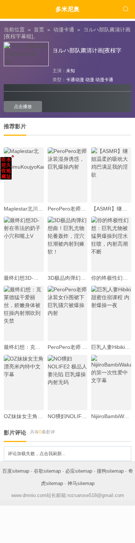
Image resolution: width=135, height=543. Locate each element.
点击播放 (23, 106)
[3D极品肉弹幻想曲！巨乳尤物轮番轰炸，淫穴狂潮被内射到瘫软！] (68, 244)
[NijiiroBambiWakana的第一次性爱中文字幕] (111, 382)
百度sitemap (15, 471)
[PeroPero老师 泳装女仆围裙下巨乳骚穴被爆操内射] (68, 313)
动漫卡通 (63, 30)
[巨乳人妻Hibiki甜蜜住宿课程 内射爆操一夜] (111, 313)
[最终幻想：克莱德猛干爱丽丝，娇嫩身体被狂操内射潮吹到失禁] (24, 313)
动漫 (89, 79)
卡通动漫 (75, 79)
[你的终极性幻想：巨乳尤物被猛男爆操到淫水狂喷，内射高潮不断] (111, 244)
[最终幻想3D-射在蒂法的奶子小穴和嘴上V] (24, 244)
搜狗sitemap (110, 471)
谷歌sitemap (47, 471)
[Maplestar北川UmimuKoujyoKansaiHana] (24, 175)
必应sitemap (78, 471)
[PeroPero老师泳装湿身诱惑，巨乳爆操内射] (68, 175)
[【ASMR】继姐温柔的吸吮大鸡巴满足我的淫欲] (111, 175)
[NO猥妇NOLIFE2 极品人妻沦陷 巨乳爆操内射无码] (68, 382)
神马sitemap (81, 483)
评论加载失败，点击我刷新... (36, 453)
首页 (39, 30)
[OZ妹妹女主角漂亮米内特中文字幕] (24, 382)
